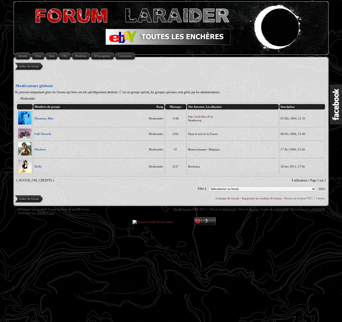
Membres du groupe (47, 106)
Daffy (38, 166)
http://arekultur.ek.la (200, 116)
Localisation (213, 106)
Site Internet (196, 106)
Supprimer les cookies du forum (262, 198)
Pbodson (39, 149)
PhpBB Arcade (182, 209)
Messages (175, 106)
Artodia (254, 209)
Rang (159, 106)
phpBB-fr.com (46, 213)
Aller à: (202, 189)
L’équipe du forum (227, 198)
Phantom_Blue (43, 118)
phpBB (41, 209)
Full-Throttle (42, 133)
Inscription (287, 106)
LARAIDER (281, 209)
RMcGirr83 (229, 209)
